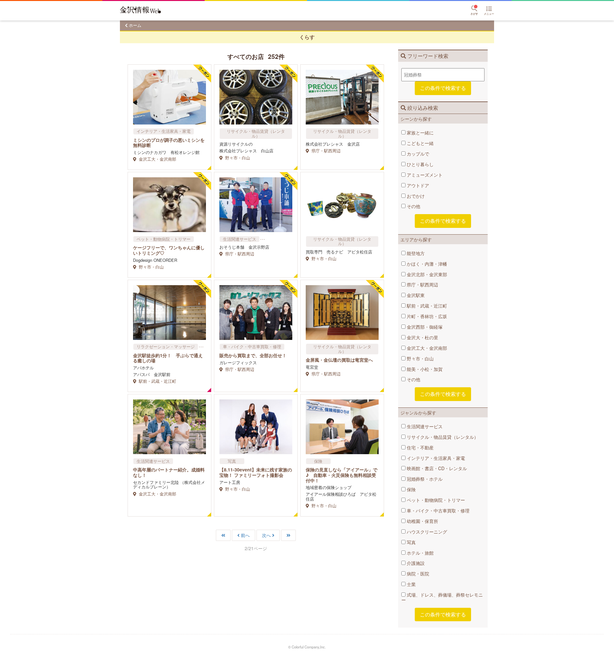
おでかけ (415, 196)
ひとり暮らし (419, 164)
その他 (412, 206)
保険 (410, 489)
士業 (410, 584)
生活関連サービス (424, 426)
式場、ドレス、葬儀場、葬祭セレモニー (442, 597)
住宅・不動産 (419, 447)
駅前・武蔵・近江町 (426, 305)
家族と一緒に (419, 132)
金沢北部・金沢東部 (426, 274)
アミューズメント (424, 175)
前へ (245, 535)
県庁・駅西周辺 (421, 284)
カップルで (417, 153)
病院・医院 (417, 573)
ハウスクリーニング (426, 531)
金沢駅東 (415, 295)
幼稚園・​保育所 (421, 521)
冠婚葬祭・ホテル (424, 479)
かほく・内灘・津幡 (426, 264)
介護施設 (415, 563)
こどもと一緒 (419, 143)
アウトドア (417, 185)
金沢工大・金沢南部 (426, 348)
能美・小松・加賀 (424, 369)
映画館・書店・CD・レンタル (436, 468)
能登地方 (415, 253)
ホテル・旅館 (419, 553)
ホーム (135, 25)
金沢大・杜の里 (421, 337)
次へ (266, 535)
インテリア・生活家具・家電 (435, 458)
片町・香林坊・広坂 (426, 316)
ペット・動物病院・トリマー (435, 500)
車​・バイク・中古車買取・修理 (437, 510)
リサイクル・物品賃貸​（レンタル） (441, 437)
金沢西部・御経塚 (424, 327)
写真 (410, 542)
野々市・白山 (419, 358)
